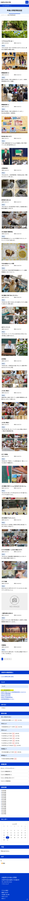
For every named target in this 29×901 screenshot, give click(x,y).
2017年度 (3, 806)
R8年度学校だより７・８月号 (12, 726)
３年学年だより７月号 (10, 738)
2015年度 (3, 810)
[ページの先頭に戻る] (27, 899)
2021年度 (3, 799)
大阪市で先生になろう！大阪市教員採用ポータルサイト (13, 692)
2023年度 (3, 796)
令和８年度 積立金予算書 (9, 758)
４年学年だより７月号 (10, 736)
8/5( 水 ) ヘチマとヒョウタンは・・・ (8, 768)
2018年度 (3, 805)
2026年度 (3, 790)
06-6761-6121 (8, 882)
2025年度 (3, 792)
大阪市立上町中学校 (5, 695)
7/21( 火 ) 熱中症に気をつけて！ (8, 777)
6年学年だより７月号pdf (11, 745)
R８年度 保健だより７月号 (11, 752)
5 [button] (9, 659)
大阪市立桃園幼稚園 (5, 694)
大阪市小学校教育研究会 (7, 697)
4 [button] (7, 659)
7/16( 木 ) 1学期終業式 (6, 781)
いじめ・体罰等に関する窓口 (7, 676)
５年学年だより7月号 (10, 733)
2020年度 (3, 801)
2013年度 (3, 813)
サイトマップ (5, 884)
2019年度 (3, 803)
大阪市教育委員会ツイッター (7, 699)
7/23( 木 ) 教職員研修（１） (6, 774)
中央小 (3, 708)
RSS (4, 863)
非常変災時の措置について (12, 720)
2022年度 (3, 797)
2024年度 (3, 794)
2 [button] (4, 659)
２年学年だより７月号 (10, 740)
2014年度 (3, 812)
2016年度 (3, 808)
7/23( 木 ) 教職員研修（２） (6, 771)
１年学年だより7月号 (10, 743)
